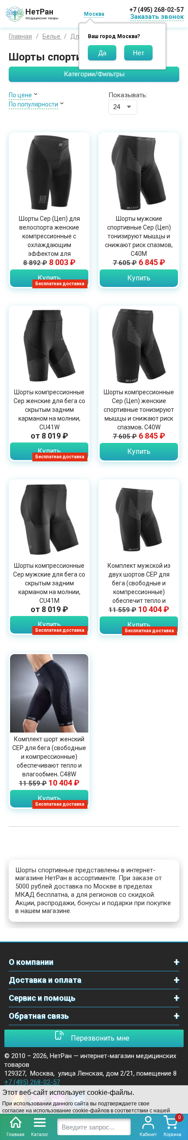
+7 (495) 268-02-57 (156, 10)
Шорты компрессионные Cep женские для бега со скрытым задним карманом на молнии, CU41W (49, 410)
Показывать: (127, 95)
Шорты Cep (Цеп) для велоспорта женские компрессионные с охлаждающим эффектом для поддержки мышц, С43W (49, 240)
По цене (20, 95)
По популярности (33, 104)
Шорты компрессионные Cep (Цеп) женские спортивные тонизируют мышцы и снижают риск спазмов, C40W (139, 410)
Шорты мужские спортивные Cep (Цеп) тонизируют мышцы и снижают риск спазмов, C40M (139, 236)
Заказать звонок (157, 17)
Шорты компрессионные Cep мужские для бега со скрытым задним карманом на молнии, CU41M (49, 583)
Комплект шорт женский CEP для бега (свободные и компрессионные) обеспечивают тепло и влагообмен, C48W (49, 757)
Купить (49, 278)
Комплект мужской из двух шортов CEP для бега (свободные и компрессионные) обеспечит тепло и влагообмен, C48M (139, 587)
